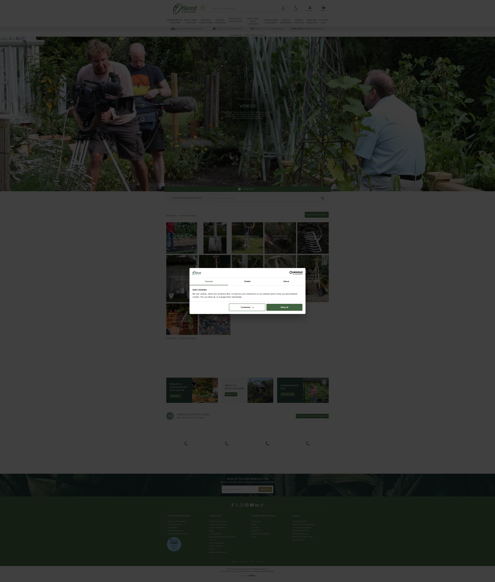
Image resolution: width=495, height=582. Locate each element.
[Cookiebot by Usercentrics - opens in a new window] (291, 273)
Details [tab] (247, 281)
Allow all (284, 307)
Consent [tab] (209, 281)
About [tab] (286, 281)
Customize (245, 307)
